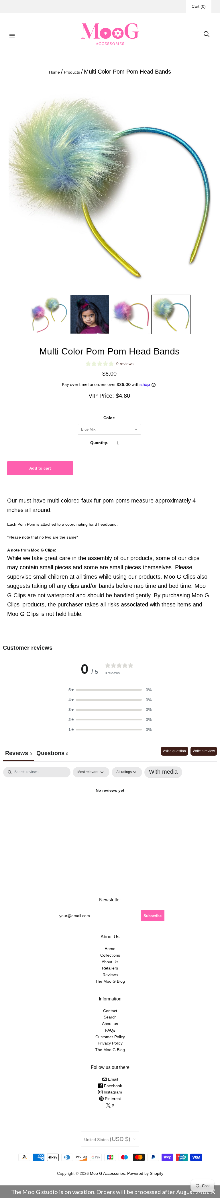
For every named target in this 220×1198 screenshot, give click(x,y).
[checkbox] (163, 772)
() (199, 6)
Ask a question (174, 751)
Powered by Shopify (145, 1173)
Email (112, 1079)
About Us (110, 961)
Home (54, 72)
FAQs (110, 1030)
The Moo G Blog (110, 981)
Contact (110, 1010)
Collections (110, 955)
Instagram (112, 1092)
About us (110, 1023)
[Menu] (12, 34)
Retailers (110, 968)
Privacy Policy (110, 1043)
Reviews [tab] (18, 753)
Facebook (112, 1085)
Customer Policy (110, 1037)
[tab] (52, 754)
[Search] (206, 34)
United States (107, 1139)
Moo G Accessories (107, 1173)
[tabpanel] (110, 809)
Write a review (204, 751)
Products (72, 72)
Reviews (110, 974)
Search (110, 1017)
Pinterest (112, 1098)
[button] (110, 690)
